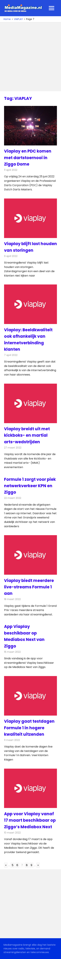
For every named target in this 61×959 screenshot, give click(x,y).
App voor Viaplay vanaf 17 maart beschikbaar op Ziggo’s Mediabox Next (30, 820)
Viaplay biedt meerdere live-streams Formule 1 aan (29, 587)
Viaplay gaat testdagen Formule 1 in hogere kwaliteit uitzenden (29, 727)
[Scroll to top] (56, 954)
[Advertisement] (30, 56)
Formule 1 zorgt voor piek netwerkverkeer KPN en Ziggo (30, 486)
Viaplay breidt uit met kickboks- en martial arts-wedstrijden (27, 435)
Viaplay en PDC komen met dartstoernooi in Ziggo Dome (27, 157)
